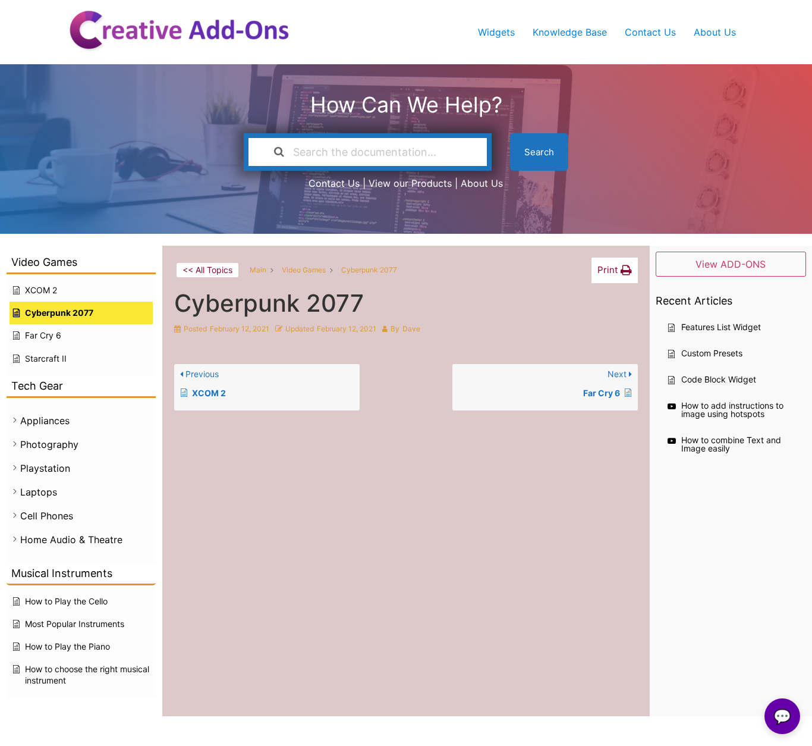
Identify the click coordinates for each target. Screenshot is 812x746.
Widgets (496, 32)
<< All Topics (207, 270)
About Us (715, 32)
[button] (614, 270)
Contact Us (650, 32)
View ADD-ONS (730, 264)
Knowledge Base (570, 32)
